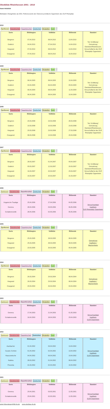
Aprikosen (4, 192)
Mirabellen (46, 29)
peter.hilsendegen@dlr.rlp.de (10, 404)
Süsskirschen (15, 29)
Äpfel (53, 29)
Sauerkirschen (27, 29)
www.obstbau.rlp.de (29, 404)
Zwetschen (37, 29)
